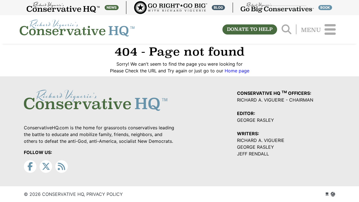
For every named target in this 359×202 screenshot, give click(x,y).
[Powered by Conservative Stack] (333, 194)
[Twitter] (46, 166)
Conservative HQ (77, 29)
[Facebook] (30, 166)
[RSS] (61, 166)
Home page (237, 71)
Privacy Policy (104, 194)
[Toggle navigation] (330, 29)
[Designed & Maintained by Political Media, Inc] (327, 194)
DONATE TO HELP (250, 29)
